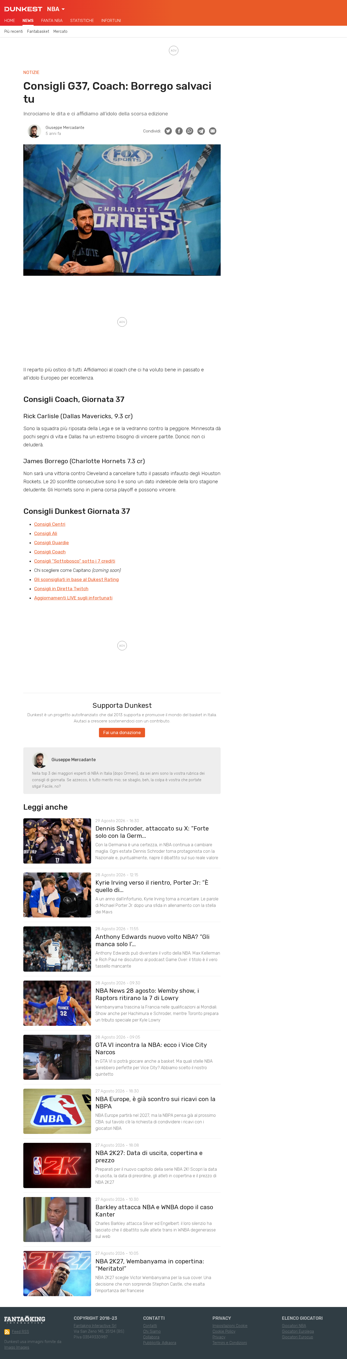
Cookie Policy (224, 1331)
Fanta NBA (52, 20)
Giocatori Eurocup (297, 1337)
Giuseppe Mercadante (65, 127)
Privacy (219, 1337)
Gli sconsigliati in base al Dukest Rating (76, 579)
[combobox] (56, 9)
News (28, 20)
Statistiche (82, 20)
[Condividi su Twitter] (168, 131)
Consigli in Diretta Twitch (61, 588)
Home (9, 20)
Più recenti (13, 31)
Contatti (150, 1326)
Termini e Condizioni (230, 1343)
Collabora (151, 1337)
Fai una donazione (122, 732)
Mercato (60, 31)
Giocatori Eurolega (298, 1331)
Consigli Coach (50, 551)
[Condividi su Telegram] (201, 131)
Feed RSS (20, 1331)
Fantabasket (38, 31)
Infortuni (111, 20)
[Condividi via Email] (212, 131)
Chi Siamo (152, 1331)
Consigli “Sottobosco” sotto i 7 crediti (74, 561)
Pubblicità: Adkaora (159, 1343)
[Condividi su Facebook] (179, 131)
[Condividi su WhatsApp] (189, 131)
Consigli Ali (45, 533)
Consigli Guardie (51, 542)
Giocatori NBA (294, 1326)
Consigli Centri (49, 524)
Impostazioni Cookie (230, 1326)
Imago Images (16, 1347)
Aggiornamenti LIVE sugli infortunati (73, 598)
